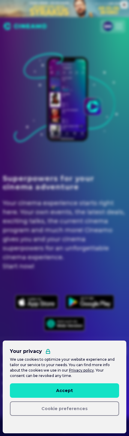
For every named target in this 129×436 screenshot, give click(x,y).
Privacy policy (81, 370)
